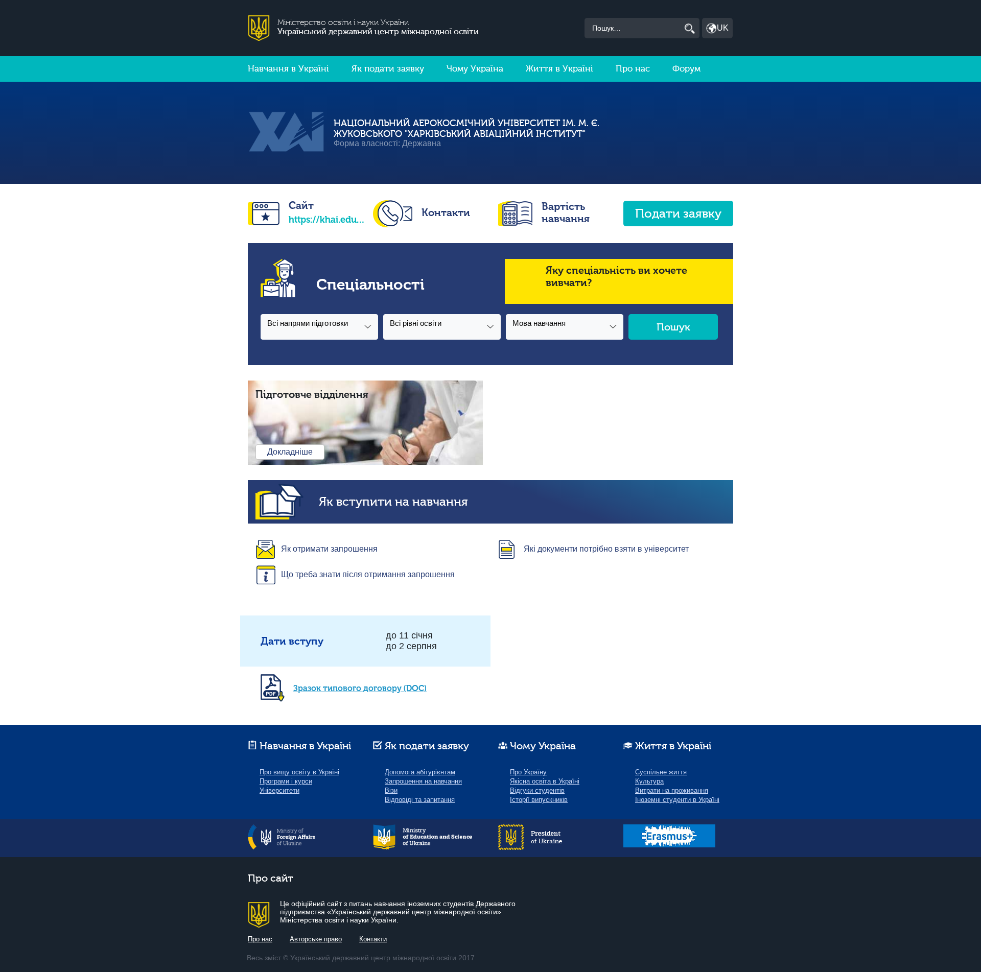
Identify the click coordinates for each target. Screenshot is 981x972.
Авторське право (316, 939)
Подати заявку (678, 214)
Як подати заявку (388, 69)
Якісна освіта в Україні (544, 781)
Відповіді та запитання (420, 799)
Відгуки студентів (537, 790)
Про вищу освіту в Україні (299, 772)
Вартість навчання (566, 212)
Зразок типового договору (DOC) (360, 688)
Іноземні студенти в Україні (677, 799)
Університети (279, 790)
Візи (391, 790)
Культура (649, 781)
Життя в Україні (559, 69)
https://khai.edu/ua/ (327, 219)
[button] (319, 327)
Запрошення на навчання (423, 781)
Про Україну (528, 772)
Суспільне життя (661, 772)
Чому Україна (475, 69)
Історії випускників (539, 799)
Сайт (301, 205)
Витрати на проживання (671, 790)
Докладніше (290, 451)
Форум (686, 69)
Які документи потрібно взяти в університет (606, 548)
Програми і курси (286, 781)
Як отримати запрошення (329, 548)
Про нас (633, 69)
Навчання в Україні (288, 69)
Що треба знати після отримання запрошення (368, 574)
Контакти (446, 212)
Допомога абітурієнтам (420, 772)
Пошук (673, 327)
